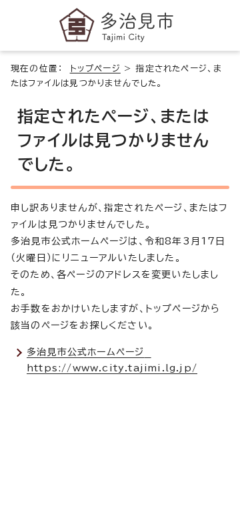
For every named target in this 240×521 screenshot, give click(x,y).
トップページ (95, 68)
